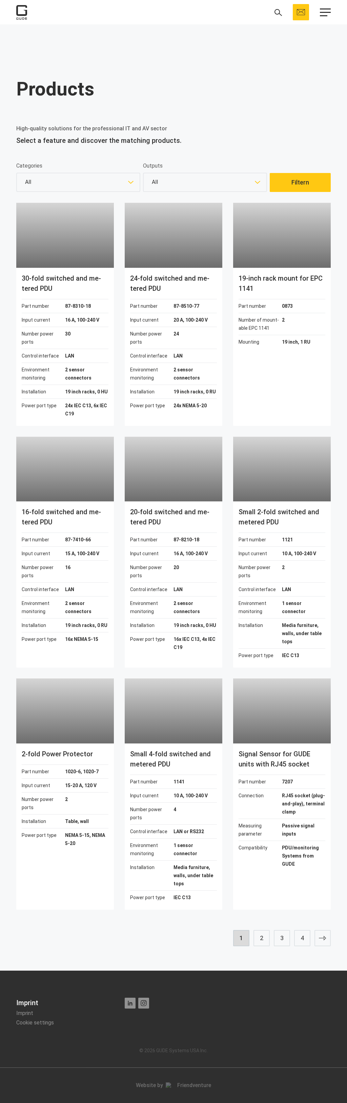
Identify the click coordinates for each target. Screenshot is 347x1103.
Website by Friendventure (173, 1085)
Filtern (300, 182)
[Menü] (325, 12)
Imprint (24, 1013)
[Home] (21, 12)
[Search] (278, 12)
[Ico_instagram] (143, 1003)
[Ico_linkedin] (130, 1003)
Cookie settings (35, 1022)
